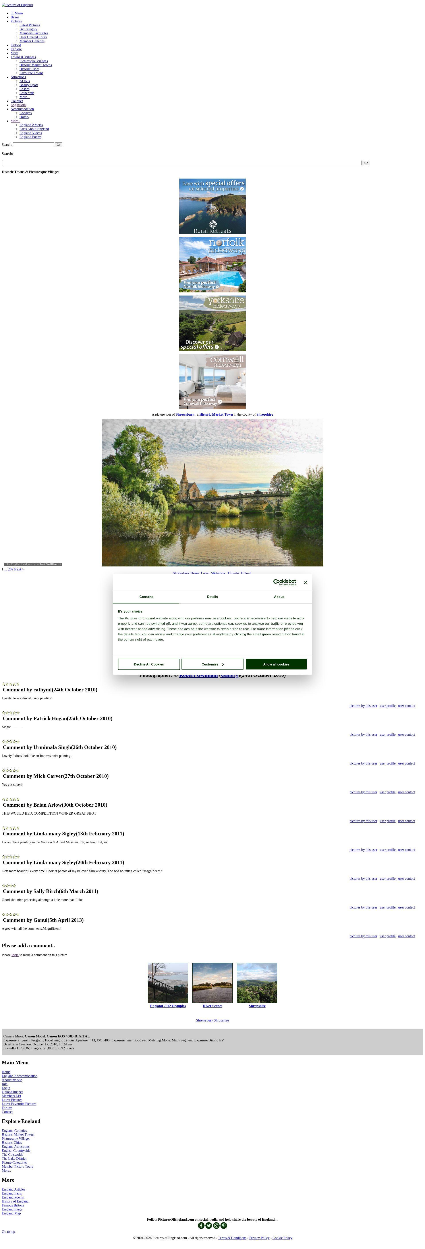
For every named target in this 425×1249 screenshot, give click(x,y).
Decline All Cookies (149, 664)
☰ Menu (17, 13)
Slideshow (218, 573)
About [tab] (279, 597)
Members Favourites (33, 33)
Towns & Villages (23, 57)
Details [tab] (212, 597)
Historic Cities (29, 69)
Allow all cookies (276, 664)
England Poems (30, 137)
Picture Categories (14, 1162)
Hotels (24, 117)
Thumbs (233, 573)
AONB (24, 81)
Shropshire (221, 1020)
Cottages (25, 113)
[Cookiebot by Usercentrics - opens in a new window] (276, 582)
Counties (17, 101)
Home (15, 17)
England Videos (30, 133)
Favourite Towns (31, 73)
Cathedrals (26, 93)
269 (10, 569)
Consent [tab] (146, 597)
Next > (19, 569)
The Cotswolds (12, 1154)
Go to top (8, 1231)
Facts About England (34, 129)
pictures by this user (363, 706)
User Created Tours (33, 37)
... (5, 569)
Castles (24, 89)
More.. (15, 121)
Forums (7, 1108)
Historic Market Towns (35, 65)
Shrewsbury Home (186, 573)
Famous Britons (13, 1205)
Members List (11, 1096)
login (15, 955)
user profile (388, 706)
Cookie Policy (282, 1238)
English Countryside (16, 1150)
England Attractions (15, 1146)
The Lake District (14, 1158)
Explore (16, 49)
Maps (14, 53)
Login (6, 1088)
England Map (11, 1213)
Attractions (18, 77)
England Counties (14, 1130)
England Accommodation (19, 1076)
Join (5, 1084)
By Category (28, 29)
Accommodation (22, 109)
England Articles (31, 125)
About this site (12, 1080)
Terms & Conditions (232, 1238)
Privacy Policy (259, 1238)
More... (24, 97)
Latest (205, 573)
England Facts (12, 1193)
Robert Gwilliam (47, 564)
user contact (406, 706)
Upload (16, 45)
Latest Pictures (29, 25)
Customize (210, 664)
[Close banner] (305, 582)
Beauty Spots (28, 85)
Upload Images (12, 1092)
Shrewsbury (204, 1020)
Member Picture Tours (17, 1166)
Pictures (16, 21)
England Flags (12, 1209)
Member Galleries (31, 41)
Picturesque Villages (33, 61)
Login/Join (18, 105)
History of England (15, 1201)
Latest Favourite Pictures (19, 1104)
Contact (7, 1112)
